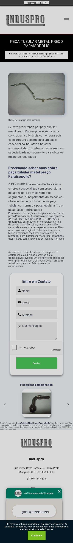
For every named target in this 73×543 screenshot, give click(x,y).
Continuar (36, 535)
